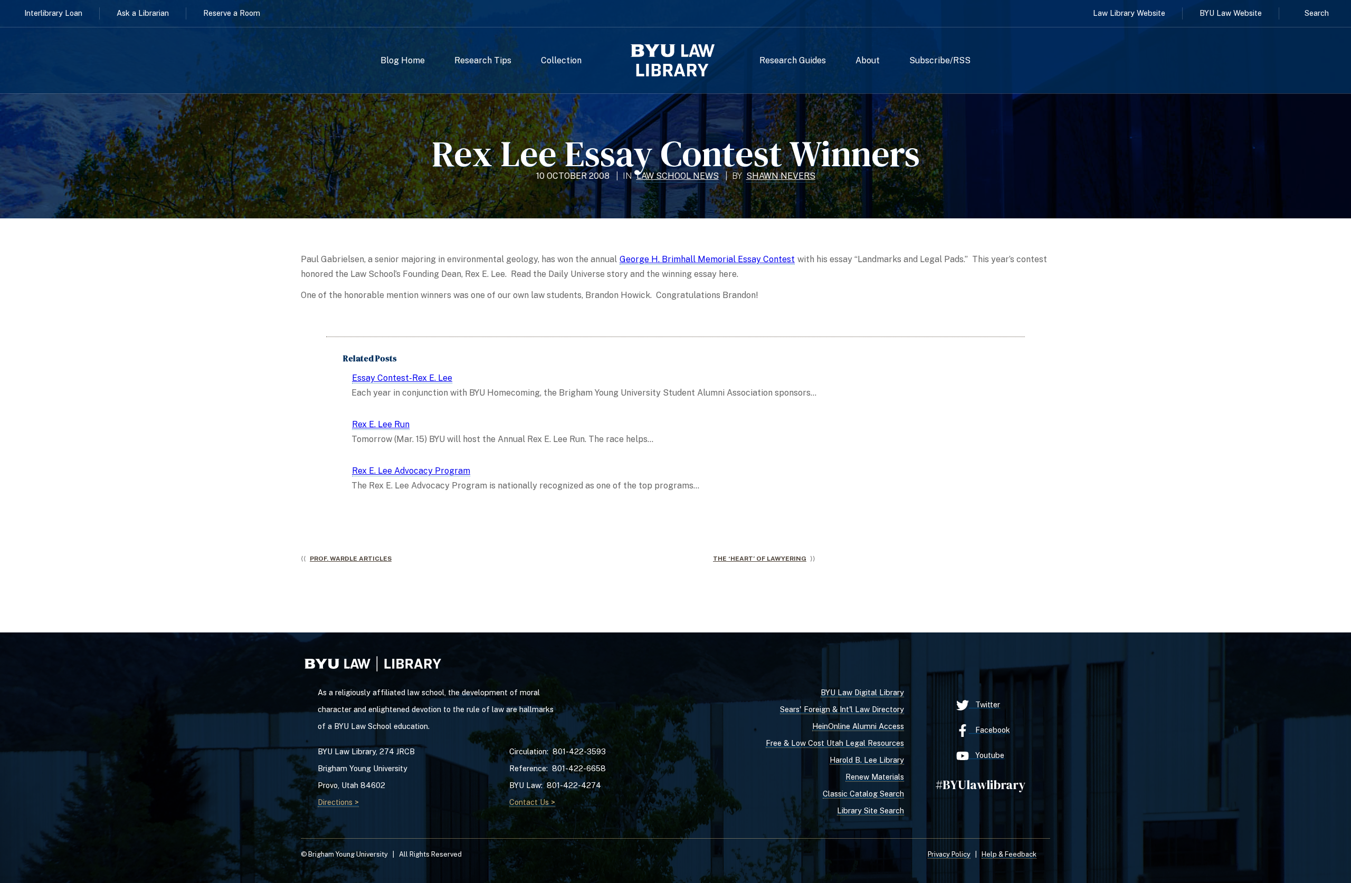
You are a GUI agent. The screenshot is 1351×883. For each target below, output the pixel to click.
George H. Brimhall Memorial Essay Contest (707, 259)
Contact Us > (532, 802)
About (867, 60)
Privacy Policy (949, 854)
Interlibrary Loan (53, 12)
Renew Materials (874, 776)
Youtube (986, 755)
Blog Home (402, 60)
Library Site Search (870, 810)
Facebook (989, 729)
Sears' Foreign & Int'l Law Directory (842, 709)
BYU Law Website (1231, 12)
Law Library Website (1129, 12)
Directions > (338, 802)
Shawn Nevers (780, 176)
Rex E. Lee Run (381, 424)
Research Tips (482, 60)
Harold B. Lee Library (867, 759)
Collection (561, 60)
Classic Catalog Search (863, 793)
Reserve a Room (231, 12)
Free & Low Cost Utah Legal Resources (835, 742)
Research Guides (792, 60)
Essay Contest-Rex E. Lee (402, 378)
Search (1317, 12)
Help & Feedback (1009, 854)
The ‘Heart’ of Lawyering (759, 558)
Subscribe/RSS (940, 60)
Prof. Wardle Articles (351, 558)
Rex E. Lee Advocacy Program (411, 471)
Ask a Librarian (143, 12)
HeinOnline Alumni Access (858, 726)
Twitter (984, 704)
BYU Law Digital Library (862, 692)
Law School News (677, 176)
